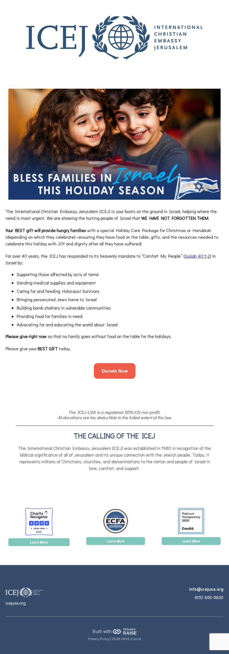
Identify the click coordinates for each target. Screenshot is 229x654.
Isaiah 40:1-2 (197, 256)
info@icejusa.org (206, 589)
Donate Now (115, 371)
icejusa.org (16, 603)
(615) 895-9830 (208, 598)
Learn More (39, 542)
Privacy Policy (99, 639)
